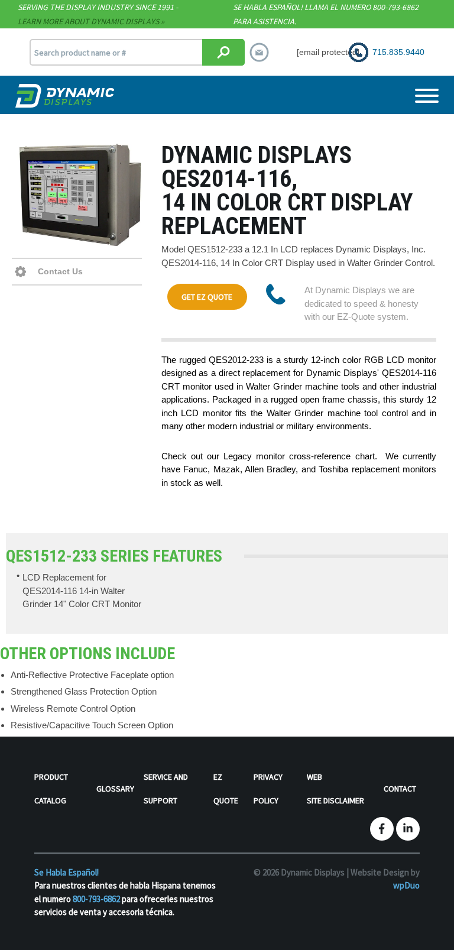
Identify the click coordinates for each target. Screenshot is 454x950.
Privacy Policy (268, 788)
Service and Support (166, 788)
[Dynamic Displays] (66, 95)
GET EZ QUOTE (206, 296)
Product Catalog (51, 788)
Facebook (382, 829)
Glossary (115, 788)
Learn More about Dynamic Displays (88, 21)
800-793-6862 (96, 898)
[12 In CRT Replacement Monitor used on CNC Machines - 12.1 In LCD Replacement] (81, 195)
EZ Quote (225, 788)
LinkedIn (408, 829)
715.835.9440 (398, 52)
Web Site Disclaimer (335, 788)
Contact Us (59, 271)
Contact (400, 788)
